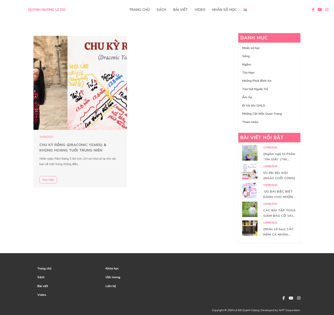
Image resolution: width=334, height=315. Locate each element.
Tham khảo (250, 122)
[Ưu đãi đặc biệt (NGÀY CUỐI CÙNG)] (249, 171)
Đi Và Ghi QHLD (253, 105)
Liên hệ (111, 286)
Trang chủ (44, 268)
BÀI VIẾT (180, 9)
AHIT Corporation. (290, 310)
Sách (40, 277)
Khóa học (112, 268)
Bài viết (42, 286)
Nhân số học (251, 48)
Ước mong (113, 277)
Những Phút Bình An (256, 81)
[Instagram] (299, 298)
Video (41, 295)
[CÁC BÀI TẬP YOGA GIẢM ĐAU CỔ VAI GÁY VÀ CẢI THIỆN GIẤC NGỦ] (249, 209)
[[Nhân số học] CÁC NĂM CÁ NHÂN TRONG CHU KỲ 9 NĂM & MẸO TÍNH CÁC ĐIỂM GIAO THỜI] (249, 228)
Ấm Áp (247, 97)
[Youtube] (291, 298)
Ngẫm (246, 64)
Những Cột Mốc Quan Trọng (262, 114)
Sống (246, 56)
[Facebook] (283, 298)
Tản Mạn (248, 73)
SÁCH (161, 9)
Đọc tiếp (48, 180)
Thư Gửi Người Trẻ (255, 89)
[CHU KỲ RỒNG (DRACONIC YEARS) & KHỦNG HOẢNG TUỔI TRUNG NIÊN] (80, 83)
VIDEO (200, 9)
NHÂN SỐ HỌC (224, 9)
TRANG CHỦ (139, 9)
